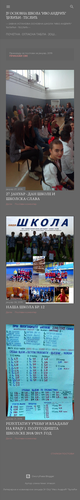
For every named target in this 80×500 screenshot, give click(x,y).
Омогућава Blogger (43, 476)
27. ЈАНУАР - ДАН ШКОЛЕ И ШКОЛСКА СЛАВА (30, 196)
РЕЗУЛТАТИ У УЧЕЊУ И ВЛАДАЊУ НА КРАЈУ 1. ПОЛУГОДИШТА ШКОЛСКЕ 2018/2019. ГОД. (37, 428)
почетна (13, 34)
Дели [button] (9, 204)
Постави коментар (26, 204)
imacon (51, 483)
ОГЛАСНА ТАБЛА (34, 34)
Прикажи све (18, 55)
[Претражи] (72, 5)
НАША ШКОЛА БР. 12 (25, 306)
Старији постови (62, 453)
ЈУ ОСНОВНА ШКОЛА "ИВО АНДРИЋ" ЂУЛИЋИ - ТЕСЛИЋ (36, 15)
